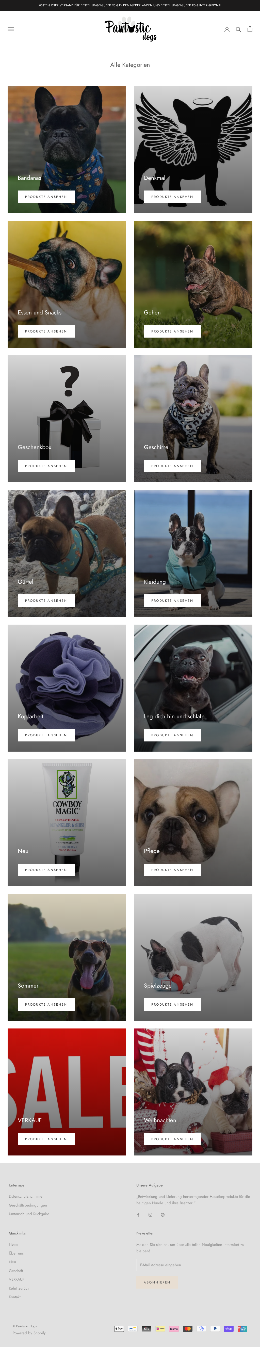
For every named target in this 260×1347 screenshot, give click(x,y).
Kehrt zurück (19, 1288)
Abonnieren (157, 1282)
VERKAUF (16, 1279)
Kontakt (15, 1297)
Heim (13, 1244)
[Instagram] (150, 1214)
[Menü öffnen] (11, 29)
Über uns (16, 1253)
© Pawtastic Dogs (25, 1326)
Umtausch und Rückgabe (29, 1214)
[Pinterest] (163, 1214)
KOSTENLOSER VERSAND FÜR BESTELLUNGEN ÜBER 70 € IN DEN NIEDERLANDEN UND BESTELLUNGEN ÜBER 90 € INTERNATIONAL (130, 5)
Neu (12, 1262)
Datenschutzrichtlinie (25, 1196)
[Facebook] (138, 1214)
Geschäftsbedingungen (28, 1205)
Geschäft (16, 1271)
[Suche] (238, 29)
